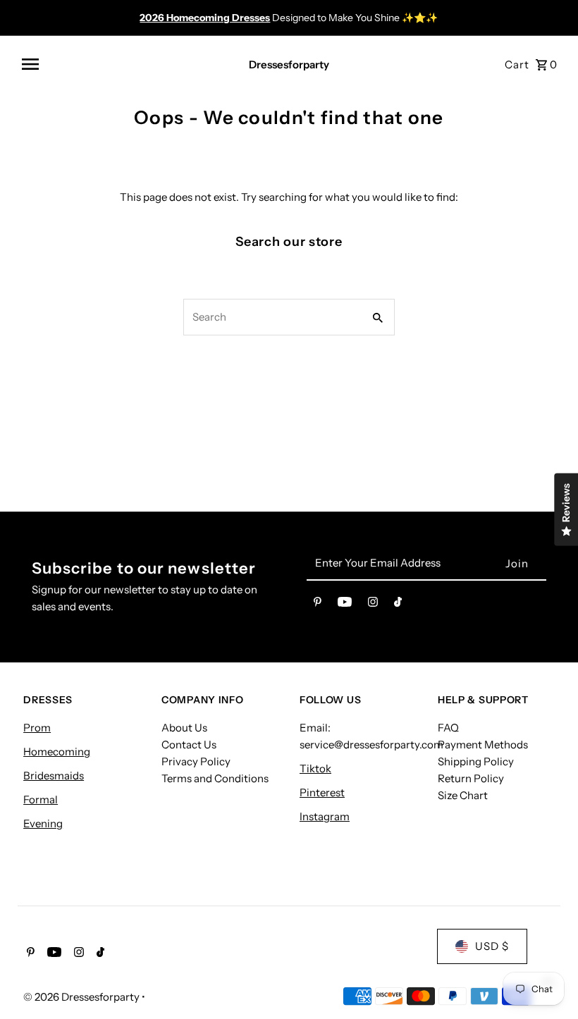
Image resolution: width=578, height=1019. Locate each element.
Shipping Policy (476, 761)
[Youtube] (345, 604)
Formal (40, 799)
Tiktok (315, 768)
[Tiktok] (398, 604)
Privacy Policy (195, 761)
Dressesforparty (289, 64)
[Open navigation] (124, 64)
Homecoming (56, 751)
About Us (184, 727)
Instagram (325, 816)
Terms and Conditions (215, 778)
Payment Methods (483, 744)
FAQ (448, 727)
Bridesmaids (53, 775)
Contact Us (188, 744)
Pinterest (322, 792)
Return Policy (471, 778)
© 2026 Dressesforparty (82, 996)
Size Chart (463, 795)
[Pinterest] (317, 604)
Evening (43, 823)
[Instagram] (373, 604)
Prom (37, 727)
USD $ (492, 946)
